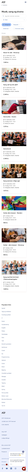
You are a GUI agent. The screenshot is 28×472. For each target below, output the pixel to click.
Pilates (3, 331)
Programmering (5, 357)
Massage (4, 376)
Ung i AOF (4, 431)
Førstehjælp (4, 334)
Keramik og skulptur (6, 344)
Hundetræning (5, 324)
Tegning (4, 383)
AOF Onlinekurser (6, 418)
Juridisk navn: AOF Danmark (9, 421)
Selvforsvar (4, 347)
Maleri (3, 386)
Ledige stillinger (6, 438)
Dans (3, 337)
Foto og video (5, 392)
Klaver (3, 366)
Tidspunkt (15, 24)
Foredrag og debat (6, 314)
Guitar (3, 363)
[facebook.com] (4, 468)
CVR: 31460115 (5, 424)
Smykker (4, 379)
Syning (3, 389)
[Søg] (3, 16)
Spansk (3, 308)
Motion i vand (5, 396)
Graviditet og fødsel (6, 373)
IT (2, 318)
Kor (2, 353)
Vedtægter (4, 435)
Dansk (3, 321)
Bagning (4, 370)
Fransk (3, 350)
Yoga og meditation (6, 311)
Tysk (3, 340)
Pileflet (3, 402)
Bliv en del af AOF (6, 445)
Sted (6, 20)
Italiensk (4, 360)
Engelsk (3, 327)
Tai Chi (3, 405)
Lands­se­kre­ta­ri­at (6, 448)
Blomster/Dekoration (7, 399)
